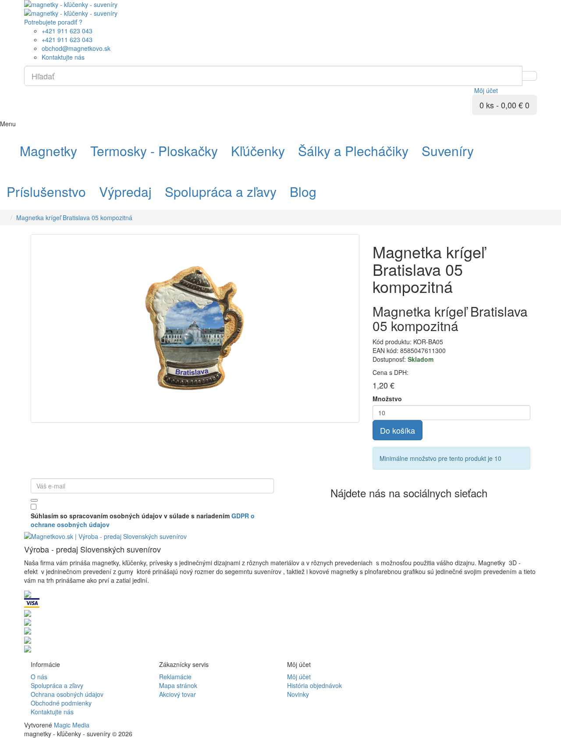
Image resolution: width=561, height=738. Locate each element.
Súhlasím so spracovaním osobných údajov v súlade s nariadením (143, 520)
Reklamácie (175, 676)
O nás (39, 676)
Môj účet (299, 676)
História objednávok (314, 685)
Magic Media (71, 724)
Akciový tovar (177, 694)
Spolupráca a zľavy (57, 685)
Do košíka (397, 430)
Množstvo (387, 398)
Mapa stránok (178, 685)
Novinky (298, 694)
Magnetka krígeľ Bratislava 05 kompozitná (74, 217)
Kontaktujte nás (52, 711)
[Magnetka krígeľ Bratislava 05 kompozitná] (195, 328)
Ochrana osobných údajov (67, 694)
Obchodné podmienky (61, 703)
